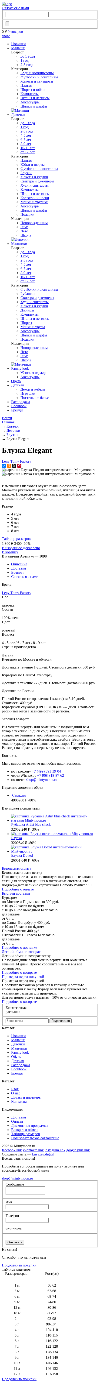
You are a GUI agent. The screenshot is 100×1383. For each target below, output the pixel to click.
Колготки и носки (34, 198)
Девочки (18, 115)
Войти (7, 418)
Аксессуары (30, 102)
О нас (15, 1093)
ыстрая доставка (16, 893)
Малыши (18, 48)
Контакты (19, 1101)
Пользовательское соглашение (35, 1138)
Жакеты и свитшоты (36, 81)
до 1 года (27, 56)
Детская (17, 385)
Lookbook (19, 406)
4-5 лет (25, 135)
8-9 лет (25, 144)
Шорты (26, 323)
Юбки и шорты (32, 164)
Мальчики (19, 244)
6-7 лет (25, 140)
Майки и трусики (34, 202)
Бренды (17, 410)
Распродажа (20, 402)
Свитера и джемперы (37, 181)
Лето (24, 231)
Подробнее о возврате (19, 972)
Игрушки (27, 393)
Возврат (17, 572)
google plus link (78, 1150)
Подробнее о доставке (19, 947)
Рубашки (27, 294)
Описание (19, 564)
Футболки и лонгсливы (39, 77)
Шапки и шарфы (33, 106)
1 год (24, 60)
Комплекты (29, 94)
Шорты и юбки (32, 90)
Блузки (26, 173)
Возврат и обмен (24, 1130)
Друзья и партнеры (26, 1097)
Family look (20, 368)
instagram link (55, 1150)
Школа (25, 235)
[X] (14, 466)
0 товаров (15, 32)
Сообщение (15, 1184)
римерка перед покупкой (23, 977)
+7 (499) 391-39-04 (46, 771)
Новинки (18, 44)
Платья (26, 85)
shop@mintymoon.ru (41, 780)
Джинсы (27, 310)
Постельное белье (34, 398)
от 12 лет (27, 152)
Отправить (14, 1242)
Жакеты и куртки (34, 177)
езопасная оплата (16, 868)
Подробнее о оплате (18, 889)
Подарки (27, 214)
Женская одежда (33, 373)
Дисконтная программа (29, 1125)
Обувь (16, 381)
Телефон (12, 1216)
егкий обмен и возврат (21, 952)
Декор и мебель (32, 389)
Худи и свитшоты (34, 185)
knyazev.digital (43, 1154)
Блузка (16, 838)
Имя (9, 1202)
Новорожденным (34, 223)
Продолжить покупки (19, 1265)
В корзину (10, 552)
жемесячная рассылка (16, 1010)
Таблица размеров (16, 539)
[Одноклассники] (9, 466)
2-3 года (26, 65)
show (6, 36)
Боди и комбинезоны (37, 73)
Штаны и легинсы (35, 98)
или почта (14, 1229)
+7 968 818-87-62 (50, 775)
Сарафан (19, 795)
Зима (24, 227)
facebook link (12, 1150)
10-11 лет (27, 148)
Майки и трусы (32, 327)
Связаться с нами (15, 8)
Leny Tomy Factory (16, 461)
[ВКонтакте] (4, 466)
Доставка (18, 568)
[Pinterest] (19, 466)
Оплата (17, 1121)
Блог (15, 1089)
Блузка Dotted (22, 855)
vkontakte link (33, 1150)
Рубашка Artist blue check (31, 824)
